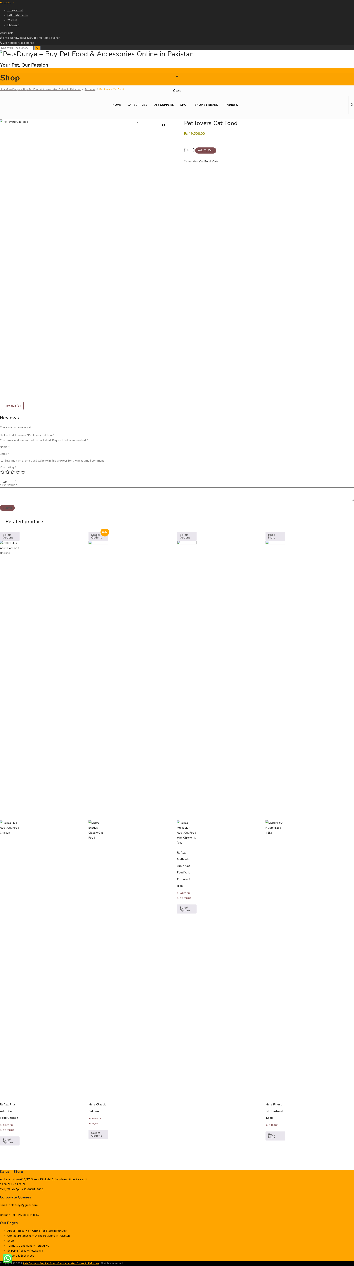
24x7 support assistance (18, 42)
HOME (116, 105)
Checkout (13, 25)
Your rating (8, 467)
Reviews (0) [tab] (13, 405)
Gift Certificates (17, 15)
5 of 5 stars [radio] (23, 472)
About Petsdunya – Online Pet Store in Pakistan (37, 1230)
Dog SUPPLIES (164, 105)
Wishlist (12, 20)
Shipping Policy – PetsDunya (25, 1250)
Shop (10, 1240)
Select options (8, 536)
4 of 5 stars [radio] (18, 472)
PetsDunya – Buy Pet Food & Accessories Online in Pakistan (61, 1263)
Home (40, 89)
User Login (6, 33)
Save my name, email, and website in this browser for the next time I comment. (54, 460)
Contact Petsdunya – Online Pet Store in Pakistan (38, 1235)
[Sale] (98, 819)
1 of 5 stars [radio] (2, 472)
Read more (271, 536)
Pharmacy (231, 105)
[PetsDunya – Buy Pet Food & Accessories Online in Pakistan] (177, 54)
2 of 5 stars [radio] (7, 472)
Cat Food (205, 161)
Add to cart (206, 150)
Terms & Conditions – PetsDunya (28, 1245)
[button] (164, 125)
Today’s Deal (15, 10)
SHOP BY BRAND (206, 105)
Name (5, 447)
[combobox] (8, 480)
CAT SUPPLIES (137, 105)
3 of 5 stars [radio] (13, 472)
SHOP (184, 105)
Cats (215, 161)
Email (4, 453)
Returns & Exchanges (20, 1255)
